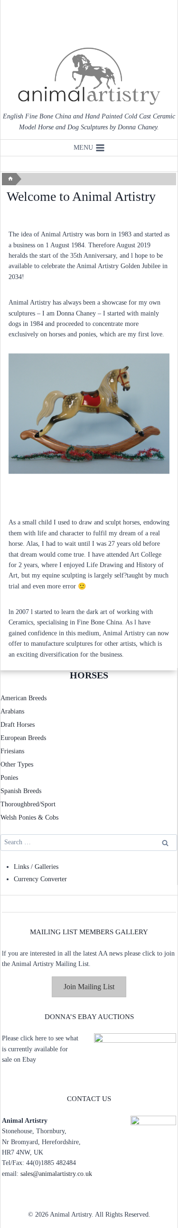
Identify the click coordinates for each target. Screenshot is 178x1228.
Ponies (9, 777)
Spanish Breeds (20, 791)
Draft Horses (17, 724)
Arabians (12, 711)
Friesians (12, 751)
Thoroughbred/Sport (28, 804)
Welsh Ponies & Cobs (29, 817)
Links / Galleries (36, 866)
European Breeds (23, 737)
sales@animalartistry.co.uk (56, 1173)
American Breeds (23, 698)
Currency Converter (40, 879)
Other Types (16, 764)
